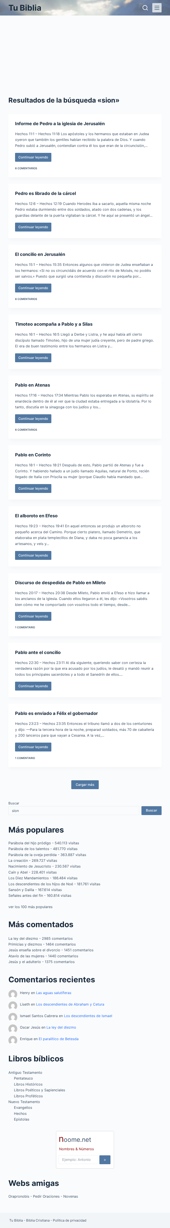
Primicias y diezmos (25, 944)
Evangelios (23, 1107)
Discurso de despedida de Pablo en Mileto (60, 582)
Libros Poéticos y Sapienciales (39, 1090)
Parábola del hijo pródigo (29, 843)
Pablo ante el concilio (38, 652)
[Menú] (157, 7)
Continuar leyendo (33, 158)
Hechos (20, 1113)
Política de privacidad (69, 1220)
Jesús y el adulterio (24, 961)
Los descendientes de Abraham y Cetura (70, 1004)
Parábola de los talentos (28, 849)
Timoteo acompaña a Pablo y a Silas (54, 324)
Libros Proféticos (28, 1096)
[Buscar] (145, 7)
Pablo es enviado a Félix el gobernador (56, 713)
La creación (18, 860)
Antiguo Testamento (25, 1072)
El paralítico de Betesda (59, 1039)
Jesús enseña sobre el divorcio (34, 950)
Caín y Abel (18, 872)
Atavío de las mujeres (26, 956)
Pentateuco (23, 1078)
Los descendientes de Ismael (88, 1016)
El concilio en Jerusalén (40, 254)
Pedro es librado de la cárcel (45, 193)
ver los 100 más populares (30, 907)
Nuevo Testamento (24, 1102)
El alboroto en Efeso (36, 515)
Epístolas (21, 1119)
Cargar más (85, 784)
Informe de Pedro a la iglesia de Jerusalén (60, 123)
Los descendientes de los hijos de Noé (40, 884)
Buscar (13, 803)
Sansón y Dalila (21, 889)
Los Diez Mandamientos (28, 878)
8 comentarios (26, 299)
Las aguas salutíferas (53, 993)
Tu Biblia (24, 8)
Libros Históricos (28, 1084)
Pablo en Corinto (33, 454)
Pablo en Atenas (32, 385)
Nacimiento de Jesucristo (29, 866)
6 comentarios (26, 168)
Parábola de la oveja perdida (32, 854)
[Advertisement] (85, 49)
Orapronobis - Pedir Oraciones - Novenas (43, 1196)
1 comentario (25, 627)
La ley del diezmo (23, 938)
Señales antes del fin (25, 895)
